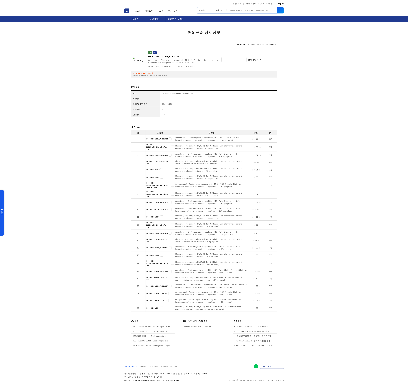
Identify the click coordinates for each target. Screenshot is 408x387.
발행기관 (202, 10)
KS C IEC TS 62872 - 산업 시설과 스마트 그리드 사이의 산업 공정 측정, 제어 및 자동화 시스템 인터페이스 (254, 345)
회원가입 (234, 4)
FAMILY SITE (267, 366)
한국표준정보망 (136, 3)
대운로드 (236, 59)
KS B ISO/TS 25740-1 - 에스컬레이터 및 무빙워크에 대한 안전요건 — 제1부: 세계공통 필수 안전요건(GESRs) (254, 336)
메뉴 (126, 10)
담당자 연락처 (154, 366)
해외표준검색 (154, 19)
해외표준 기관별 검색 (175, 19)
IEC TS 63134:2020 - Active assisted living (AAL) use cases (254, 326)
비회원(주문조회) (251, 4)
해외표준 (149, 10)
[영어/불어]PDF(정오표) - (256, 60)
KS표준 (137, 10)
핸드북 (160, 10)
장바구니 (262, 4)
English (281, 4)
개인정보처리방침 (130, 366)
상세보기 (170, 138)
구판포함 (219, 10)
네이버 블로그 (256, 366)
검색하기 (280, 10)
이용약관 (143, 366)
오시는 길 (164, 366)
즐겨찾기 (223, 59)
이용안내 (270, 4)
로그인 (242, 4)
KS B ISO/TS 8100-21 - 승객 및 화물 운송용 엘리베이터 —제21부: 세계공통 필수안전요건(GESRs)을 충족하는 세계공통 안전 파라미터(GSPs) (254, 340)
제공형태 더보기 (271, 45)
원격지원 (173, 366)
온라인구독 (172, 10)
